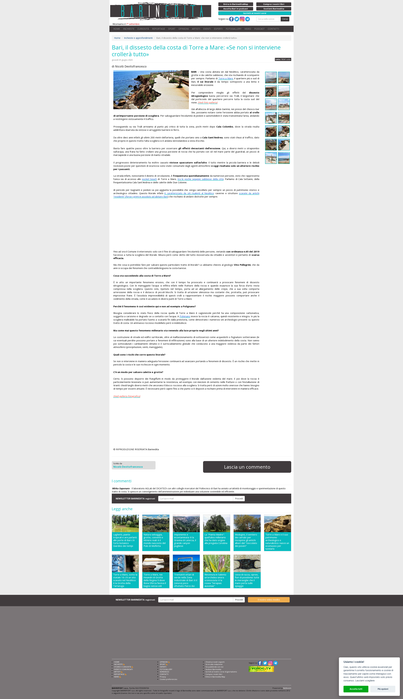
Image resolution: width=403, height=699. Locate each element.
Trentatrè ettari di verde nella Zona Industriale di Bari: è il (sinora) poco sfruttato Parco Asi (185, 580)
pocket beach (149, 179)
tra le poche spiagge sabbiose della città (201, 179)
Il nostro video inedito (269, 599)
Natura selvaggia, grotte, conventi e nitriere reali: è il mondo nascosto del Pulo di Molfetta (155, 540)
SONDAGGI (164, 671)
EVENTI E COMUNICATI (123, 669)
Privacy (163, 677)
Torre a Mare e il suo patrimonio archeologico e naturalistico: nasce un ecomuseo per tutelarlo (277, 541)
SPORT (171, 28)
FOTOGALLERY (233, 28)
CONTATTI (273, 28)
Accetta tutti (356, 689)
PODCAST (259, 28)
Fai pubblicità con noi (214, 667)
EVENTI (207, 28)
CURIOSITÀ (143, 28)
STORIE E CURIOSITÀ (122, 667)
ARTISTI (196, 28)
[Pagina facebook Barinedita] (260, 663)
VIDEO (247, 28)
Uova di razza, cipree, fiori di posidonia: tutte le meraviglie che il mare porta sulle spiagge (247, 580)
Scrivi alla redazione (213, 664)
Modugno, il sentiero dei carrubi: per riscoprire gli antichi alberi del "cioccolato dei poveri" (246, 540)
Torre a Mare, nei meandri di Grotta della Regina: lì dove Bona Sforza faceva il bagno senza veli (155, 580)
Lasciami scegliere (365, 680)
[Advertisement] (186, 228)
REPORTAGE (158, 28)
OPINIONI (184, 28)
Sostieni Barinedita (213, 669)
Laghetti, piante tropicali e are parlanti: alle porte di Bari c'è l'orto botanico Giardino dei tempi (125, 540)
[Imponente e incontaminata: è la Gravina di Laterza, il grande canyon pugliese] (186, 523)
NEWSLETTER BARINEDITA (135, 498)
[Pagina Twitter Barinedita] (265, 663)
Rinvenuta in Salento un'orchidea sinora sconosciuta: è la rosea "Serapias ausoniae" (215, 580)
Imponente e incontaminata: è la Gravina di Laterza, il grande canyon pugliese (185, 540)
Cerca (285, 19)
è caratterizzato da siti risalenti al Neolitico (189, 193)
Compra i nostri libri (213, 674)
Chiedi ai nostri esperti (214, 662)
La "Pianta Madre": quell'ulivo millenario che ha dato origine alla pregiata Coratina (215, 539)
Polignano (185, 316)
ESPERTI (218, 28)
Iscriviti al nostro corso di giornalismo (221, 671)
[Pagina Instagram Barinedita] (270, 663)
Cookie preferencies (168, 679)
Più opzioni (383, 689)
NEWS (116, 677)
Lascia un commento (247, 467)
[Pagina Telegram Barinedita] (275, 663)
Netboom (287, 688)
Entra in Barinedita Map (215, 677)
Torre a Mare (225, 78)
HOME (116, 28)
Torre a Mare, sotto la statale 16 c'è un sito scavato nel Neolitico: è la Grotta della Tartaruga (125, 580)
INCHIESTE (128, 28)
